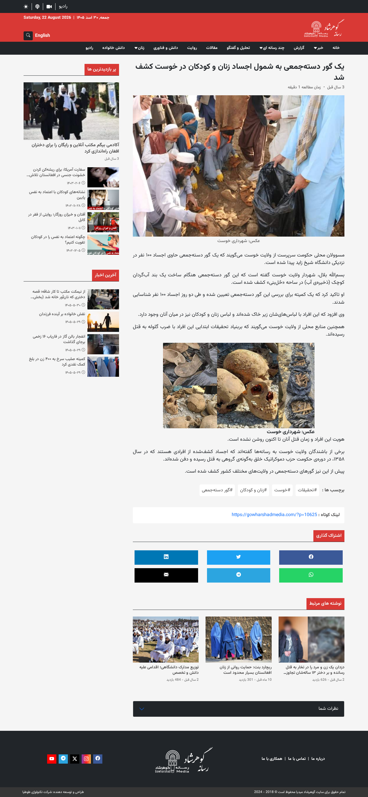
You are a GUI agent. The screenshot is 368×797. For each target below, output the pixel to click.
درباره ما (318, 759)
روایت (192, 48)
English (42, 35)
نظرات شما (328, 708)
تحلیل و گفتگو (238, 48)
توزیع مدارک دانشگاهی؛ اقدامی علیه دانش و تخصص (169, 670)
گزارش (299, 48)
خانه (336, 48)
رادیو (63, 6)
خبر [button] (320, 48)
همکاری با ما (272, 759)
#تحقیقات (307, 490)
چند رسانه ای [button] (274, 48)
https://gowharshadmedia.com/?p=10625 (274, 515)
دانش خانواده (113, 48)
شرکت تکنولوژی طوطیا (37, 792)
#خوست (282, 490)
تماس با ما (297, 759)
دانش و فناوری (166, 48)
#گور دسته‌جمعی (217, 490)
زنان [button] (141, 48)
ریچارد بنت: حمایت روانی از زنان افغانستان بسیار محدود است (246, 670)
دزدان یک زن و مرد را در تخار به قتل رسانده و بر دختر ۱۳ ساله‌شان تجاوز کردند (315, 673)
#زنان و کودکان (253, 490)
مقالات (212, 48)
